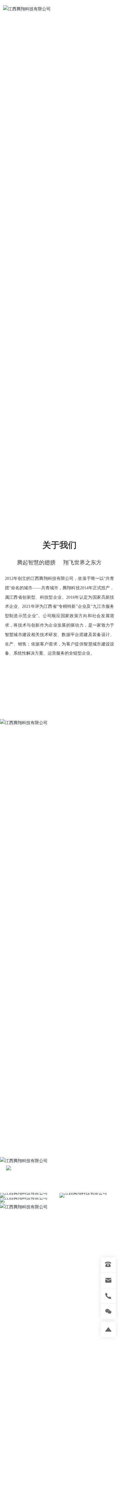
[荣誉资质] (18, 673)
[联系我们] (100, 673)
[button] (58, 431)
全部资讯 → (96, 1446)
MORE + (28, 964)
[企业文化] (73, 673)
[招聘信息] (46, 673)
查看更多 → (59, 704)
